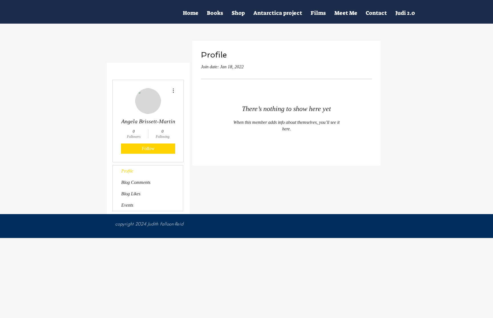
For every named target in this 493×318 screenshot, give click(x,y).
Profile (127, 171)
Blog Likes (130, 193)
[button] (345, 13)
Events (127, 205)
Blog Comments (135, 182)
